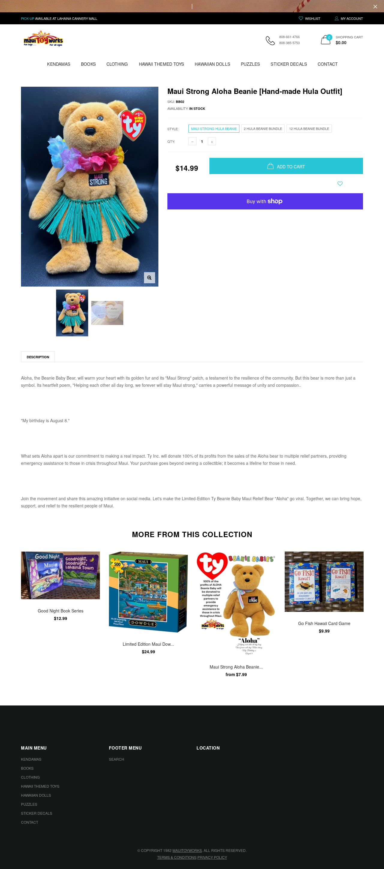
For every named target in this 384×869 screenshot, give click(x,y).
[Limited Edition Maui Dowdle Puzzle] (148, 592)
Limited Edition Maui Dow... (148, 644)
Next (375, 614)
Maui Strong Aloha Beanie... (236, 667)
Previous (8, 614)
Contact (328, 64)
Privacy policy (212, 857)
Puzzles (250, 64)
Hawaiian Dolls (212, 64)
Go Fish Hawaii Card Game (324, 623)
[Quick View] (91, 571)
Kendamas (58, 64)
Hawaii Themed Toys (161, 64)
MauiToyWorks (187, 850)
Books (88, 64)
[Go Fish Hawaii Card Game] (324, 582)
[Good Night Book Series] (60, 575)
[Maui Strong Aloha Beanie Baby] (236, 603)
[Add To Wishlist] (340, 183)
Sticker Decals (289, 64)
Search (116, 759)
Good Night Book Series (60, 611)
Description (38, 357)
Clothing (117, 64)
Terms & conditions (176, 857)
